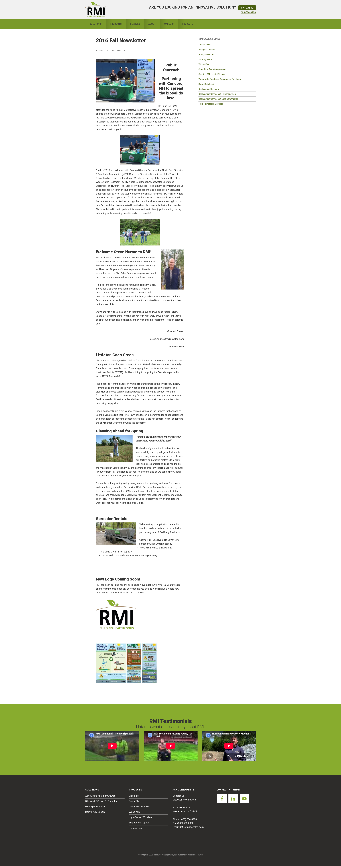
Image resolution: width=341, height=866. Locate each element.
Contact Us (247, 8)
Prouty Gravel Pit (206, 54)
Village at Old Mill (206, 49)
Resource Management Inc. (95, 9)
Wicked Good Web (195, 855)
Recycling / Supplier (95, 811)
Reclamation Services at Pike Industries (217, 94)
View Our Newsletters (184, 799)
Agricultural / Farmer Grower (100, 795)
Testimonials (204, 44)
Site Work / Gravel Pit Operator (101, 801)
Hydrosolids (135, 828)
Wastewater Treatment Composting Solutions (219, 79)
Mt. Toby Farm (205, 59)
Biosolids (134, 795)
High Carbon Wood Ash (141, 817)
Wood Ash (134, 811)
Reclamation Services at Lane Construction (218, 99)
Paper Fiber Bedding (139, 806)
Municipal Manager (95, 806)
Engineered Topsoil (139, 822)
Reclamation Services (208, 89)
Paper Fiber (135, 801)
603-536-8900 (248, 12)
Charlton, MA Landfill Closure (211, 74)
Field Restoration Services (210, 104)
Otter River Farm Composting (212, 69)
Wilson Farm (204, 64)
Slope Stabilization (207, 84)
